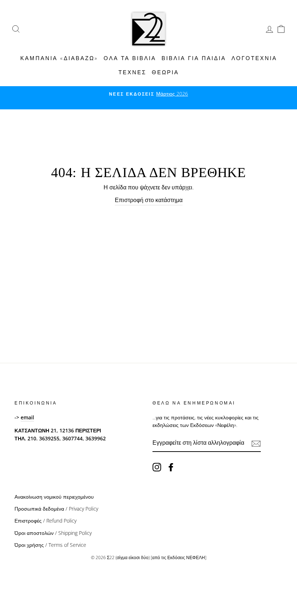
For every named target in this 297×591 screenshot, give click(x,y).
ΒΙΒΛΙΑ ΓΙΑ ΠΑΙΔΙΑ (194, 58)
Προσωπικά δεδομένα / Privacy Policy (56, 508)
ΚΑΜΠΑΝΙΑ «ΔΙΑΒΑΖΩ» (59, 58)
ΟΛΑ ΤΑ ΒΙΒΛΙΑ (130, 58)
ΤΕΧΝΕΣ (132, 72)
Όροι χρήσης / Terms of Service (50, 544)
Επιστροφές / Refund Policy (45, 520)
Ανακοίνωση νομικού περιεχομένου (54, 496)
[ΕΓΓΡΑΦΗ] (256, 443)
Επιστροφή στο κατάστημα (149, 200)
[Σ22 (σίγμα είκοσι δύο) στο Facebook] (171, 467)
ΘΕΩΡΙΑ (165, 72)
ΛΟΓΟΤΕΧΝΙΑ (254, 58)
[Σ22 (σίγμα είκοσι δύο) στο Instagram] (156, 467)
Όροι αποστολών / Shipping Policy (53, 532)
